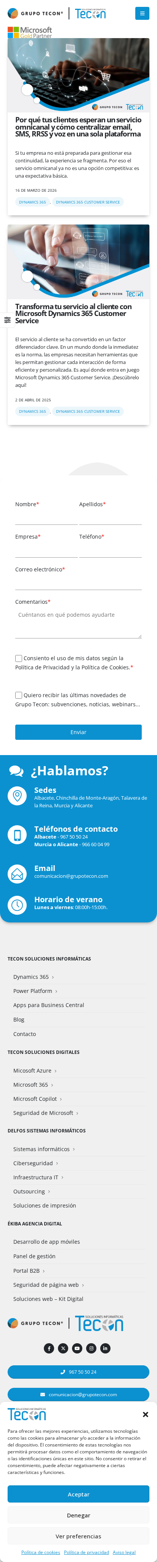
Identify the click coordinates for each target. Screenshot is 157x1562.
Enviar (78, 732)
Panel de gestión (34, 1256)
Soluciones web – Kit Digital (48, 1298)
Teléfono (91, 536)
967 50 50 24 (74, 836)
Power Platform (32, 990)
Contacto (24, 1034)
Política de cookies (40, 1552)
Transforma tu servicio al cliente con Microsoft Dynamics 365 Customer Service (73, 313)
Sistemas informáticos (41, 1149)
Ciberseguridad (33, 1163)
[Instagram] (91, 1348)
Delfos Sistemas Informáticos (47, 1130)
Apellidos (92, 504)
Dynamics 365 (32, 202)
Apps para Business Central (48, 1005)
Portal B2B (26, 1270)
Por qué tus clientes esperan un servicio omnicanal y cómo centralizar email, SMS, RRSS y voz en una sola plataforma (78, 126)
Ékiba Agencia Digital (35, 1223)
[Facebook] (49, 1348)
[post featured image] (78, 75)
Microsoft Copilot (35, 1098)
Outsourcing (29, 1191)
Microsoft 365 (30, 1084)
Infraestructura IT (35, 1177)
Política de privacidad (86, 1552)
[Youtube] (77, 1348)
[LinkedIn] (105, 1348)
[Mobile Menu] (142, 13)
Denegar (78, 1515)
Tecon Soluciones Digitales (44, 1052)
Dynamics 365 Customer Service (88, 202)
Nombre (27, 504)
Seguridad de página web (46, 1284)
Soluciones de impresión (44, 1205)
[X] (63, 1348)
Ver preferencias (78, 1536)
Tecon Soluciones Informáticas (49, 959)
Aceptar (79, 1494)
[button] (145, 1414)
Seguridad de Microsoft (43, 1112)
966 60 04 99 (95, 844)
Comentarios (33, 601)
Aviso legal (124, 1552)
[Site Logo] (90, 13)
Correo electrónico (40, 569)
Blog (18, 1019)
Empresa (28, 536)
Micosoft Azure (32, 1070)
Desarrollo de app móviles (46, 1241)
